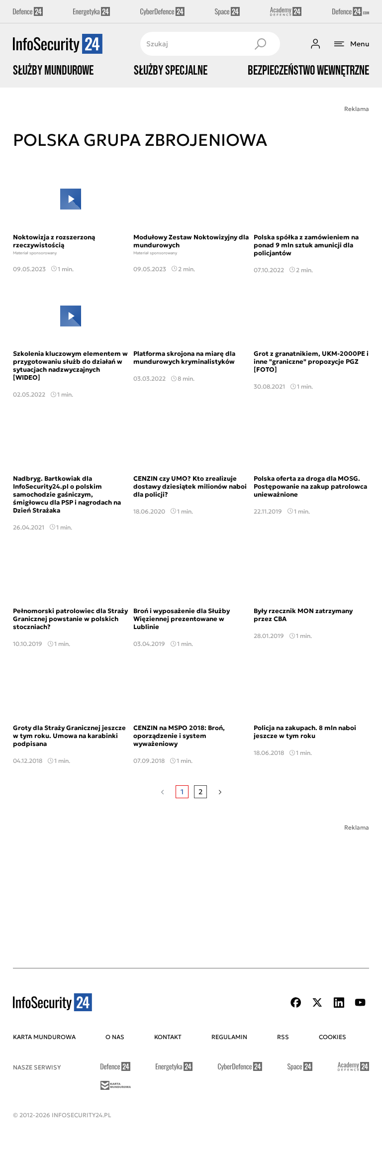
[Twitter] (317, 1002)
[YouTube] (360, 1002)
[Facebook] (296, 1002)
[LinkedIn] (339, 1002)
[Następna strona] (220, 791)
